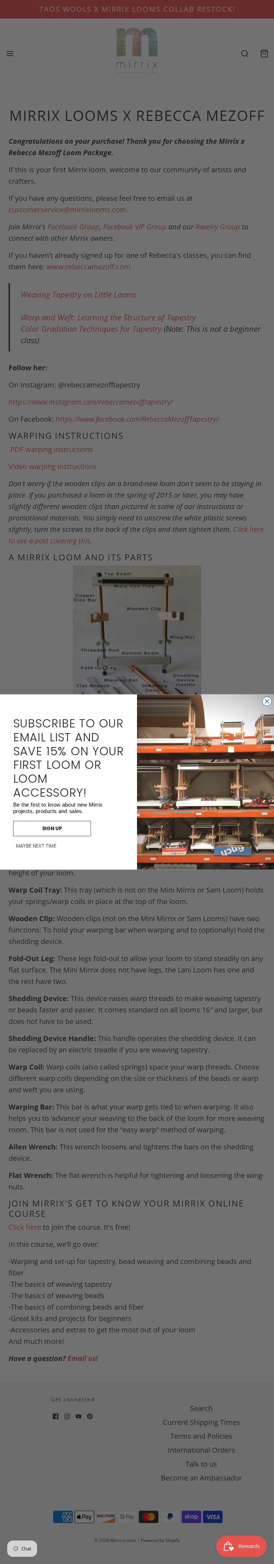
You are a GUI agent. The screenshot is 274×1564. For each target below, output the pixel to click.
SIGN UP (52, 828)
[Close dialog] (267, 701)
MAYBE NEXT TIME (36, 846)
